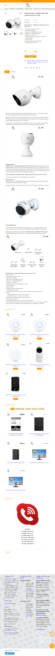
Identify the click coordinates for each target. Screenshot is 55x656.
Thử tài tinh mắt (33, 63)
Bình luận (13, 71)
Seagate (32, 60)
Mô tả (7, 71)
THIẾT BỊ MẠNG (19, 8)
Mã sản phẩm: (27, 22)
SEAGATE (28, 408)
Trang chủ (6, 8)
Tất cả (12, 408)
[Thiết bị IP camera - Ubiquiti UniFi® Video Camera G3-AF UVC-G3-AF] (27, 5)
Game (28, 63)
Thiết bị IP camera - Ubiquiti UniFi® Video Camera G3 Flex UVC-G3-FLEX (39, 365)
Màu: (25, 51)
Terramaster (9, 632)
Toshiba (9, 628)
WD (16, 628)
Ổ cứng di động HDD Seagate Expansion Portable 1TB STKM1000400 (39, 434)
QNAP (5, 632)
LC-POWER (41, 408)
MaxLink (29, 60)
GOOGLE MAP (40, 629)
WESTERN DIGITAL (19, 408)
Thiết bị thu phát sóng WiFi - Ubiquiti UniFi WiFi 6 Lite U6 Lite (39, 335)
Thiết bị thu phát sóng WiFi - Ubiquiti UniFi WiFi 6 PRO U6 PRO (16, 365)
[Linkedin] (34, 67)
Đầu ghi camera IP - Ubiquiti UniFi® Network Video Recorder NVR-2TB (15, 395)
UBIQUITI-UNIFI (28, 8)
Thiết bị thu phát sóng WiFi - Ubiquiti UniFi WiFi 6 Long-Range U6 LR (16, 335)
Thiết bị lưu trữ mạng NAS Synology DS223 (15, 462)
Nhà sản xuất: (27, 19)
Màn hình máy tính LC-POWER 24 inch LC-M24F (16, 490)
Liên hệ (31, 56)
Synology (6, 628)
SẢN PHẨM (12, 8)
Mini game (36, 60)
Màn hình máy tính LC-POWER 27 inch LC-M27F (39, 462)
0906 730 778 (29, 1)
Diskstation (34, 408)
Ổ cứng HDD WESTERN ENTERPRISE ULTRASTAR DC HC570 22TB (16, 434)
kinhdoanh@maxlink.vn (41, 615)
